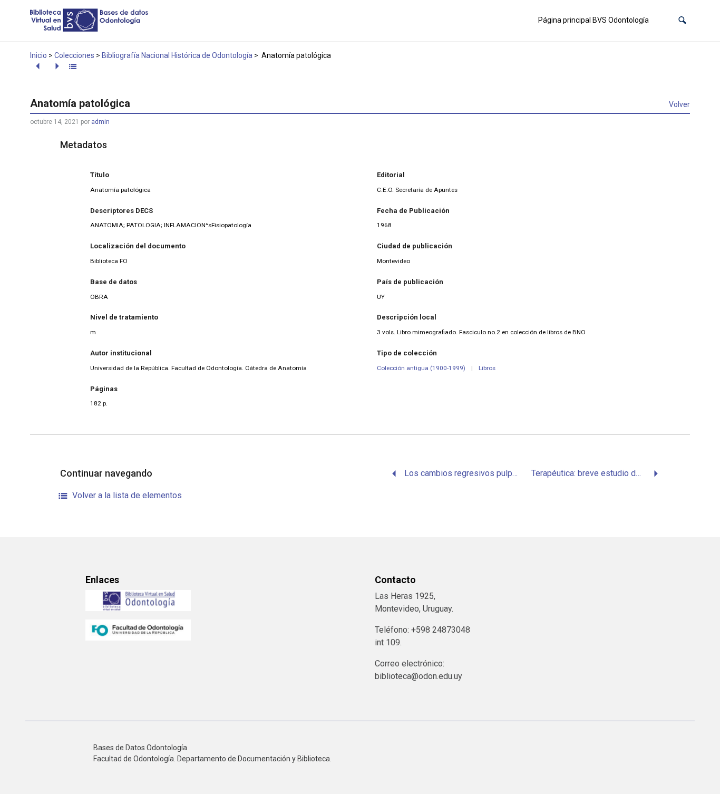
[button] (682, 20)
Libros (487, 368)
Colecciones (74, 55)
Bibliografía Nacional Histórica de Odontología (177, 55)
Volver (679, 104)
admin (100, 121)
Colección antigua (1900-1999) (421, 368)
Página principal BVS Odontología (593, 20)
